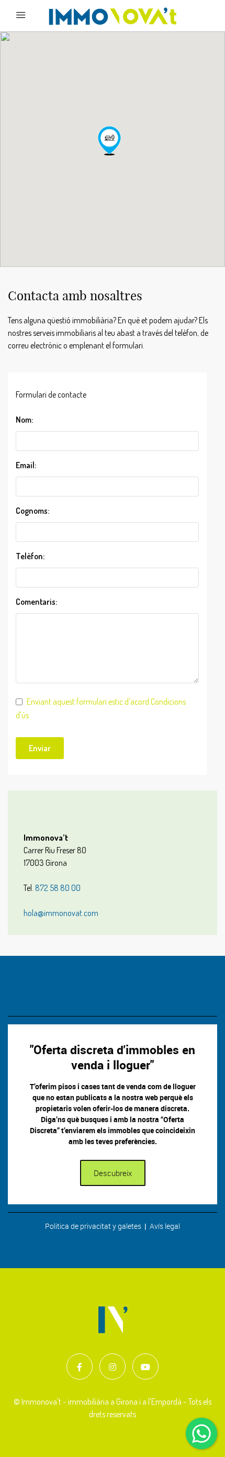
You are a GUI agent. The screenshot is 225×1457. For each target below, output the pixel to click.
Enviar (40, 748)
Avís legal (165, 1226)
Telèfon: (30, 556)
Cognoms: (32, 510)
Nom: (24, 419)
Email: (26, 465)
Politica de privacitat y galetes (93, 1226)
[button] (109, 141)
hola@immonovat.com (61, 913)
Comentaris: (36, 601)
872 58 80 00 (58, 888)
